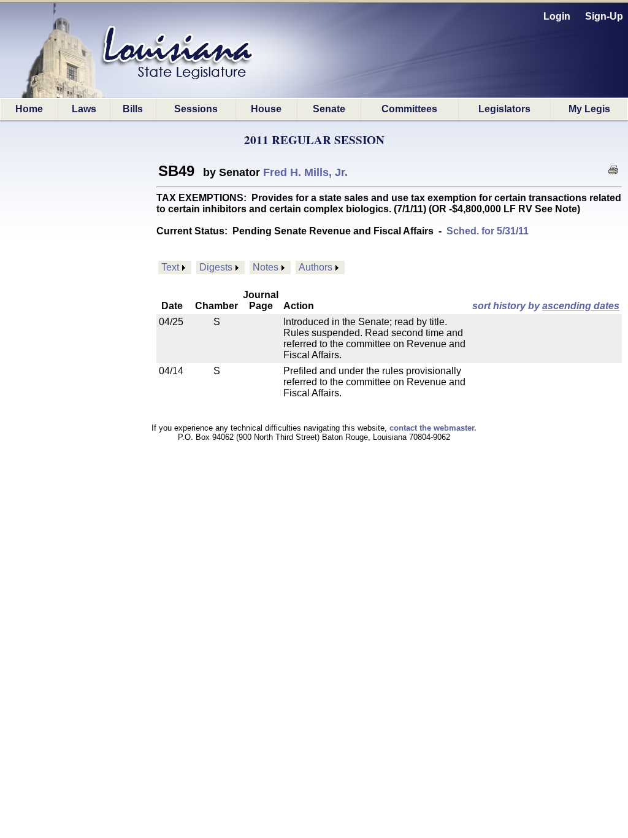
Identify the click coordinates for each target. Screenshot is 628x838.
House (266, 109)
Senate (329, 109)
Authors (315, 267)
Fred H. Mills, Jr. (305, 172)
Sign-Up (604, 16)
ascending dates (580, 306)
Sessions (196, 109)
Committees (409, 109)
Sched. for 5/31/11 (487, 231)
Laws (84, 109)
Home (29, 109)
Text (170, 267)
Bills (133, 109)
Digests (215, 267)
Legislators (504, 109)
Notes (265, 267)
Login (556, 16)
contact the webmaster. (433, 427)
